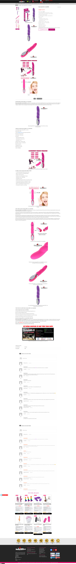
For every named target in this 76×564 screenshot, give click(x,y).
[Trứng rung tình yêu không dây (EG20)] (47, 519)
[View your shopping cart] (28, 2)
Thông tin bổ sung (39, 98)
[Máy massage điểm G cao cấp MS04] (17, 9)
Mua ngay (52, 29)
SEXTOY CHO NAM (23, 3)
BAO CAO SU (52, 3)
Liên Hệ (40, 553)
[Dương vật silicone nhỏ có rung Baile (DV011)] (19, 519)
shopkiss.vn (17, 556)
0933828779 (43, 0)
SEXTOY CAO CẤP (39, 3)
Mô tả (34, 98)
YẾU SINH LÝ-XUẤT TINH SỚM (46, 3)
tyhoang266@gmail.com (19, 557)
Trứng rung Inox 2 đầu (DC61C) (38, 524)
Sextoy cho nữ (20, 132)
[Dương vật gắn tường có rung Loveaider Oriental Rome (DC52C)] (47, 498)
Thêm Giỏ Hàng (45, 29)
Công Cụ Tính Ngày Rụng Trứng (43, 556)
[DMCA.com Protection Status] (2, 563)
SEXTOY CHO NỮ (18, 3)
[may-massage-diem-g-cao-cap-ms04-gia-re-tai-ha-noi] (17, 17)
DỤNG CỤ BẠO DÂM (34, 3)
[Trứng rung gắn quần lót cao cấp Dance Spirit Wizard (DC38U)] (38, 498)
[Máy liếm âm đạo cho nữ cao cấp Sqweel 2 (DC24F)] (28, 519)
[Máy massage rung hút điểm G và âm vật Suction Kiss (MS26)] (19, 498)
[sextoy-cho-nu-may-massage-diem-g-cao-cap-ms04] (17, 26)
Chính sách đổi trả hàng (42, 550)
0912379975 (50, 0)
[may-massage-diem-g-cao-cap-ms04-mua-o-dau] (17, 22)
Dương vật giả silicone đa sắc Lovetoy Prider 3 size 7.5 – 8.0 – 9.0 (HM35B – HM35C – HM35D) (28, 504)
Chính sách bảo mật (41, 549)
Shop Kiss (16, 559)
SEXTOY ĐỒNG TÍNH (28, 3)
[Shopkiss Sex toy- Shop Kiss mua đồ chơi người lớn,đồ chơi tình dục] (22, 1)
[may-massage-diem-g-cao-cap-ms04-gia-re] (17, 13)
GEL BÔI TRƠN (57, 3)
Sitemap (16, 560)
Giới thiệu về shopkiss (41, 548)
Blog (15, 558)
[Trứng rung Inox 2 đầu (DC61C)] (38, 519)
